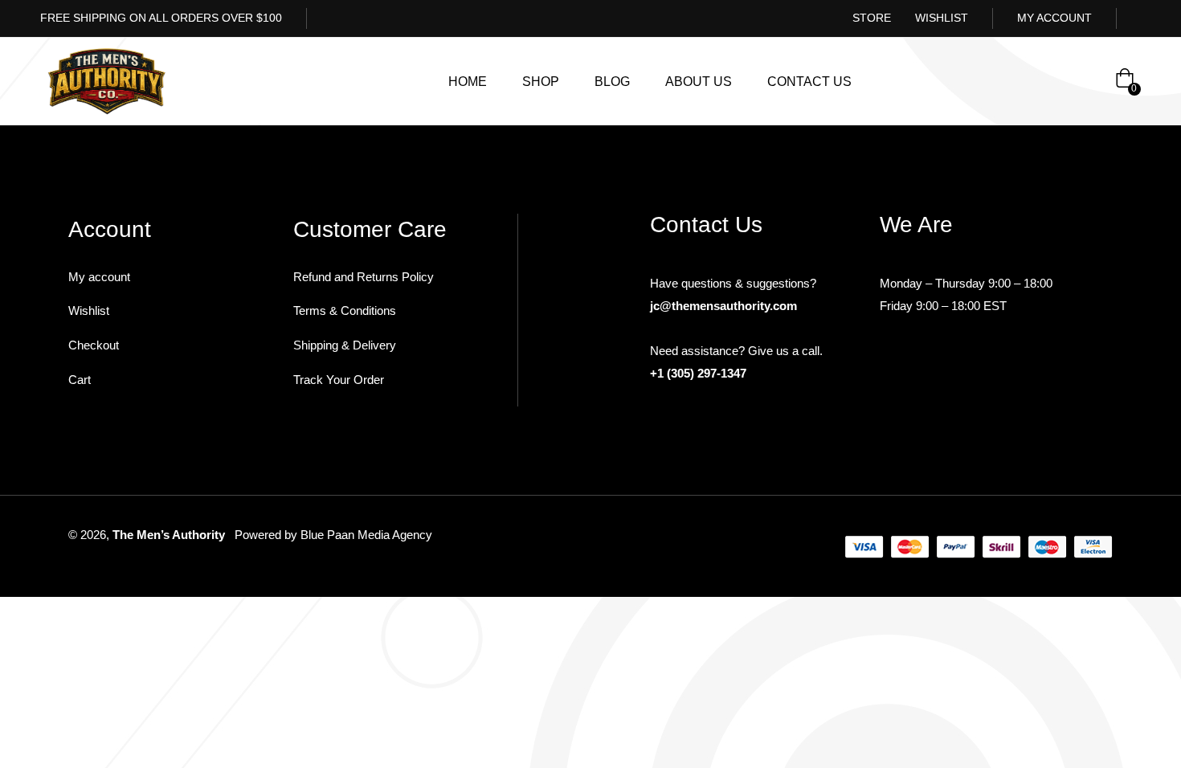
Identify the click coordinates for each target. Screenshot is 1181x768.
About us (698, 81)
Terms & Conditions (344, 310)
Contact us (809, 81)
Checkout (93, 345)
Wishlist (88, 310)
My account (99, 277)
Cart (79, 379)
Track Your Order (338, 379)
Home (467, 81)
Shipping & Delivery (344, 345)
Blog (612, 81)
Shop (540, 81)
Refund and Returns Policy (363, 277)
